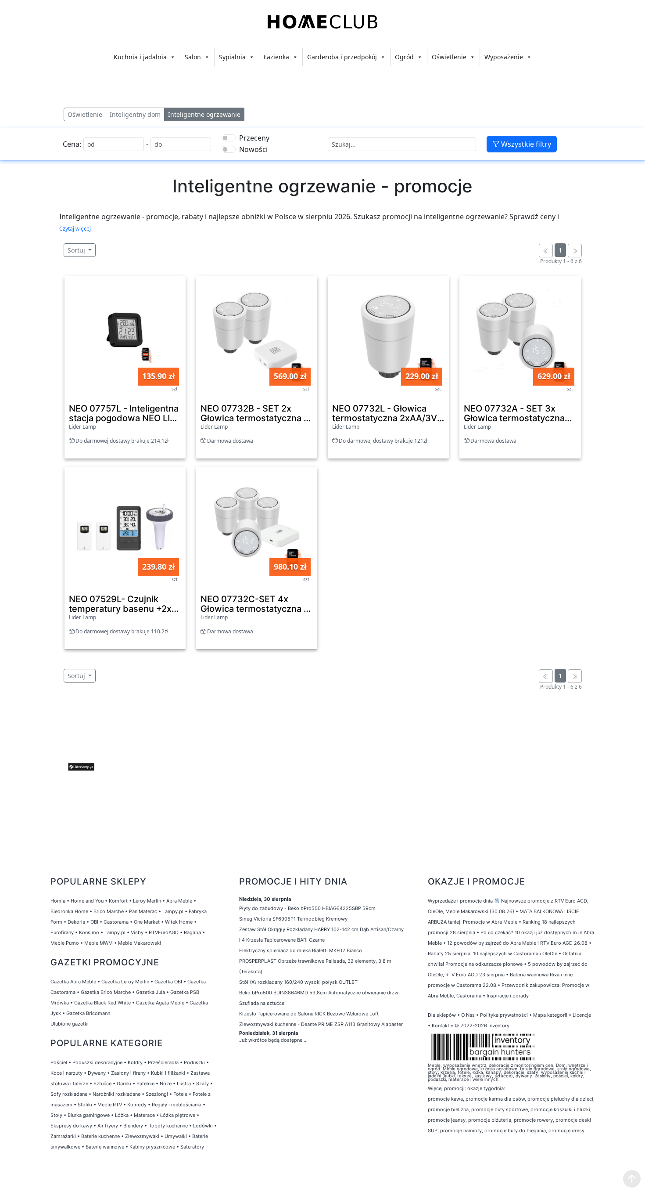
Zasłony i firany (128, 1073)
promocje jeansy (447, 1120)
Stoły (56, 1115)
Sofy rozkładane (68, 1094)
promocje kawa (445, 1099)
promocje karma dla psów (495, 1099)
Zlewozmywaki (142, 1136)
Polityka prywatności (504, 1015)
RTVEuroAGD (164, 932)
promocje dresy (566, 1130)
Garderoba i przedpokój (342, 57)
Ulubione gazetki (69, 1024)
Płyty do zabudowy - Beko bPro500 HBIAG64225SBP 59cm (307, 908)
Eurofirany (62, 932)
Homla (57, 901)
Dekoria (76, 922)
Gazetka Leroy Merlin (125, 982)
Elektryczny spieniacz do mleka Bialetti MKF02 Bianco (300, 950)
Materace (144, 1115)
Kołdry (135, 1062)
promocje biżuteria (489, 1120)
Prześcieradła (163, 1062)
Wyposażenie (503, 57)
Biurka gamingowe (89, 1115)
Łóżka (122, 1115)
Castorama (116, 922)
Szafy (202, 1083)
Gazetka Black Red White (102, 1003)
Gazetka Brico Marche (106, 992)
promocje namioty (461, 1130)
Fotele (180, 1094)
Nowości (253, 149)
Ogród (404, 57)
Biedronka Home (69, 911)
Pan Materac (143, 911)
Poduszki (194, 1062)
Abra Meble (179, 901)
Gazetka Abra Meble (73, 982)
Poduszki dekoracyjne (97, 1062)
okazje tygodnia (485, 1088)
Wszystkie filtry (525, 144)
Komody (137, 1105)
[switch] (229, 137)
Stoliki (85, 1105)
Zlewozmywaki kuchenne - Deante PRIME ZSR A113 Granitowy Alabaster (321, 1024)
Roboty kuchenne (168, 1126)
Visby (137, 932)
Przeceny (254, 138)
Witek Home (179, 922)
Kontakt (440, 1025)
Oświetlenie (449, 57)
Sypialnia (232, 57)
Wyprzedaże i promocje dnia (460, 901)
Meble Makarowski (139, 943)
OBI (94, 922)
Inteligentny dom (135, 114)
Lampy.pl (172, 911)
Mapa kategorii (550, 1015)
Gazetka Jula (150, 992)
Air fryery (107, 1126)
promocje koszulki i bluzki (560, 1109)
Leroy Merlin (147, 901)
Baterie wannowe (105, 1147)
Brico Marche (108, 911)
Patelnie (145, 1083)
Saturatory (192, 1147)
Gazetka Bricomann (88, 1013)
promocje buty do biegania (515, 1130)
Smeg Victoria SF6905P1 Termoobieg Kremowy (293, 919)
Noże (166, 1083)
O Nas (468, 1015)
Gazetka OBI (168, 982)
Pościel (58, 1062)
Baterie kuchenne (100, 1136)
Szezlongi (157, 1094)
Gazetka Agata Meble (160, 1003)
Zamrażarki (63, 1136)
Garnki (124, 1083)
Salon (193, 57)
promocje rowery (533, 1120)
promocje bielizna (448, 1109)
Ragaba (192, 932)
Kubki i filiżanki (168, 1073)
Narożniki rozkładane (116, 1094)
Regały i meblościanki (176, 1105)
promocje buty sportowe (499, 1109)
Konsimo (89, 932)
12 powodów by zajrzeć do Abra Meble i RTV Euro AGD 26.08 (517, 943)
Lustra (184, 1083)
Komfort (118, 901)
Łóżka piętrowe (177, 1115)
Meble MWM (98, 943)
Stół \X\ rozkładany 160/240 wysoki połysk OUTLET (298, 982)
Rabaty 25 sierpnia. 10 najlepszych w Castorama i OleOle (492, 953)
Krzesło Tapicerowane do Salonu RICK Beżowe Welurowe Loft (309, 1014)
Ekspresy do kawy (71, 1126)
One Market (147, 922)
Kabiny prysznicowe (152, 1147)
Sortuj (77, 250)
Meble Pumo (64, 943)
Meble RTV (109, 1105)
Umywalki (176, 1136)
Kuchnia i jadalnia (140, 57)
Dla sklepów (442, 1015)
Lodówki (203, 1126)
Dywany (97, 1073)
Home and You (87, 901)
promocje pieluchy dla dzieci (560, 1099)
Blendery (133, 1126)
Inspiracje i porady (508, 996)
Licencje (582, 1015)
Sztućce (102, 1083)
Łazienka (276, 57)
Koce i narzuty (66, 1073)
